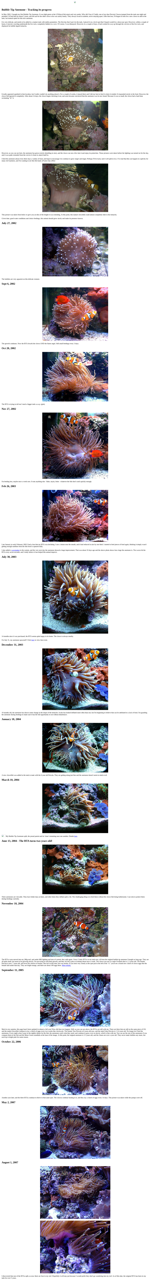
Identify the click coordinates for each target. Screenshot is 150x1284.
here (32, 640)
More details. (66, 965)
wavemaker (16, 550)
